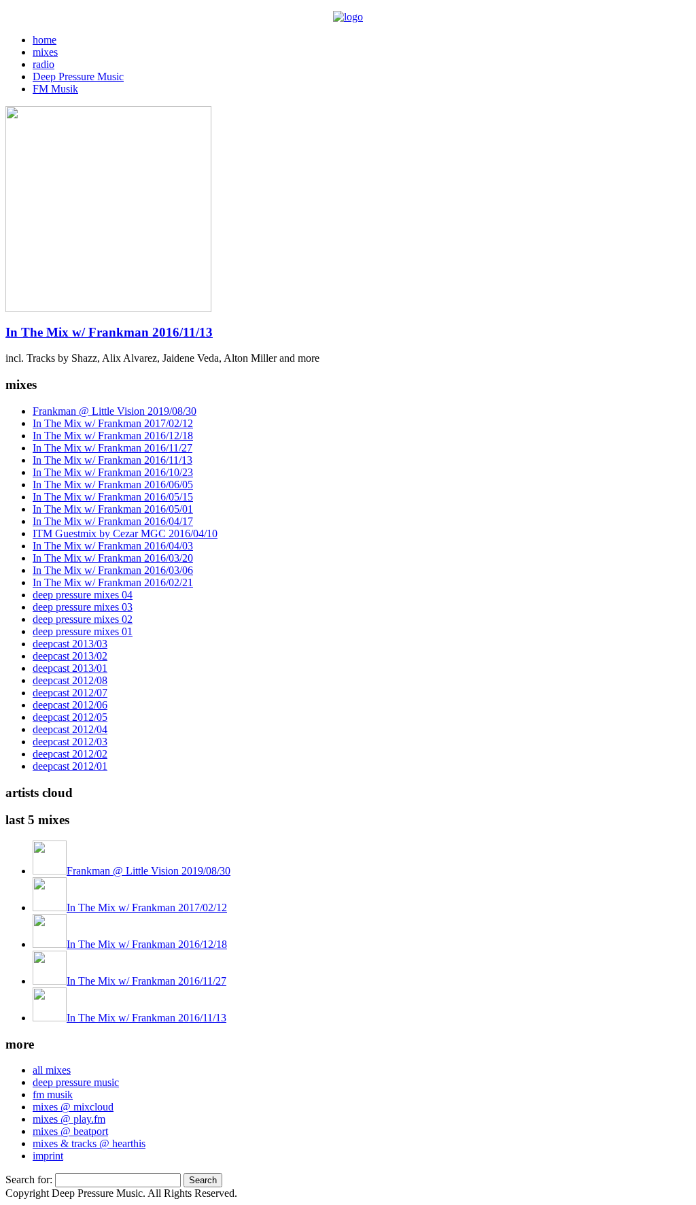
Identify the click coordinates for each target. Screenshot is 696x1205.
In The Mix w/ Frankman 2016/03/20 (113, 558)
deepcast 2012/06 (70, 705)
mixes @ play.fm (69, 1119)
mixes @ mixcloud (73, 1107)
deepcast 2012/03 (70, 741)
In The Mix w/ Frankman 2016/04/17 (113, 521)
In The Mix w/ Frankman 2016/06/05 (113, 484)
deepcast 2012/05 (70, 717)
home (44, 40)
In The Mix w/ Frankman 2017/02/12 (113, 423)
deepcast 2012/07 (70, 692)
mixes (45, 52)
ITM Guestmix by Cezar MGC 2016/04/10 (125, 533)
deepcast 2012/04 (70, 729)
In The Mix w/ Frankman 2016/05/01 (113, 509)
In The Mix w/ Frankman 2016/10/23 (113, 472)
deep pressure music (76, 1082)
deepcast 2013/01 (70, 668)
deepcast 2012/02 (70, 754)
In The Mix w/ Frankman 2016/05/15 (113, 497)
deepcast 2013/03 (70, 643)
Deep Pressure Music (78, 76)
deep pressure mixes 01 (83, 631)
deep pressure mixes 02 (83, 619)
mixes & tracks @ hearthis (89, 1143)
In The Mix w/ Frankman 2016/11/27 (112, 448)
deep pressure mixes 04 (83, 594)
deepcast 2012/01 (70, 766)
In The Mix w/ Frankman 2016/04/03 (113, 545)
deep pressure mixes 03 (83, 607)
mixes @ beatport (70, 1131)
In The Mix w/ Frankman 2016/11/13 (109, 332)
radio (43, 64)
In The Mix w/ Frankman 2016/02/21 (113, 582)
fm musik (53, 1094)
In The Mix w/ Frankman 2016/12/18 (113, 435)
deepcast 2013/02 (70, 656)
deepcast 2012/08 (70, 680)
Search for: (28, 1179)
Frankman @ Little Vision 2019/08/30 (114, 411)
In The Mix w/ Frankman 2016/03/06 (113, 570)
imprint (48, 1155)
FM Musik (55, 89)
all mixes (52, 1070)
